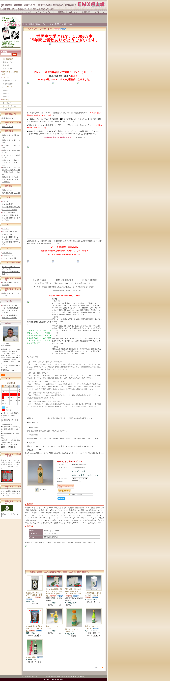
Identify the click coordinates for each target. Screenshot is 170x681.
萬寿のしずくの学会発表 (13, 279)
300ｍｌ (6, 96)
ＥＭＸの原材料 (7, 204)
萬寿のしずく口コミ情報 (13, 290)
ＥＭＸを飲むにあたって (11, 207)
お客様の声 (86, 12)
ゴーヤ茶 (5, 100)
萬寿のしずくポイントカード (13, 123)
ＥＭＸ (7, 197)
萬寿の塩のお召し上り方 (11, 193)
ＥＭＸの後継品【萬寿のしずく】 (35, 24)
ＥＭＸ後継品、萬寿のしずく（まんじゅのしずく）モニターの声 (10, 493)
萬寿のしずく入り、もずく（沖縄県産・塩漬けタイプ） (34, 595)
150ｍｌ (6, 93)
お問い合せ (73, 12)
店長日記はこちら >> (9, 370)
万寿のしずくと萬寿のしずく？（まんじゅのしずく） (11, 162)
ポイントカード (7, 127)
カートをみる (26, 12)
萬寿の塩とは (7, 190)
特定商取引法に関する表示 (55, 677)
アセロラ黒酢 (8, 84)
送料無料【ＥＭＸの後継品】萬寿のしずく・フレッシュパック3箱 (73, 591)
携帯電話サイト (11, 114)
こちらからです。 (80, 137)
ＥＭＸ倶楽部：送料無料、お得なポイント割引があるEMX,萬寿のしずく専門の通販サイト (38, 6)
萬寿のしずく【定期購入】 (10, 73)
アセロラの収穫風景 (9, 258)
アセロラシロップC (10, 81)
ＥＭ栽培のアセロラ (9, 255)
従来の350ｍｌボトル (60, 75)
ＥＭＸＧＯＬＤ (8, 68)
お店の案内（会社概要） (77, 677)
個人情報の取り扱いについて (32, 677)
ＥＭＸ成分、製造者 (9, 210)
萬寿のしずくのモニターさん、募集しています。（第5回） (11, 179)
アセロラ (5, 77)
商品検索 (4, 52)
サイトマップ (99, 12)
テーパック (7, 103)
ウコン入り (7, 109)
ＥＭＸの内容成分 (8, 212)
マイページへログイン (44, 12)
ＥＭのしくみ (7, 234)
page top (100, 667)
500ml (5, 90)
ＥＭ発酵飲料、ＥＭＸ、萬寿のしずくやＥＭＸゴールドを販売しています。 (27, 9)
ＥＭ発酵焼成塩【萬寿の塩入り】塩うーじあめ (34, 628)
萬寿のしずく (8, 62)
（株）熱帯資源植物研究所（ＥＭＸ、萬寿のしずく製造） (11, 310)
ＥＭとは (5, 229)
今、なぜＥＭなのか (9, 231)
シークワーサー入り (10, 106)
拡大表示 (42, 490)
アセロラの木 (7, 253)
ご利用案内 (61, 12)
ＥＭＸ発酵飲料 (8, 59)
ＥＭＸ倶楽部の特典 (12, 262)
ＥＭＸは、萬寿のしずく (11, 215)
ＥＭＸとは (6, 201)
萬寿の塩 (6, 65)
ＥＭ (6, 224)
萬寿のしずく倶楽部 (9, 305)
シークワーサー (8, 87)
